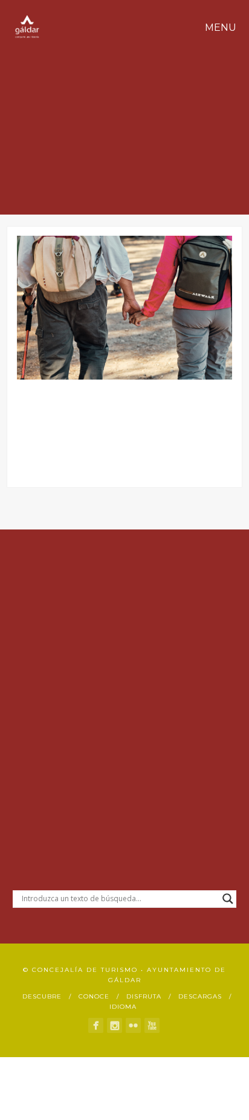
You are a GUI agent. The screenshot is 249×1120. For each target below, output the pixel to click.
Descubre (42, 996)
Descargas (200, 996)
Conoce (94, 996)
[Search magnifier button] (227, 898)
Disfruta (143, 996)
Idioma (123, 1007)
